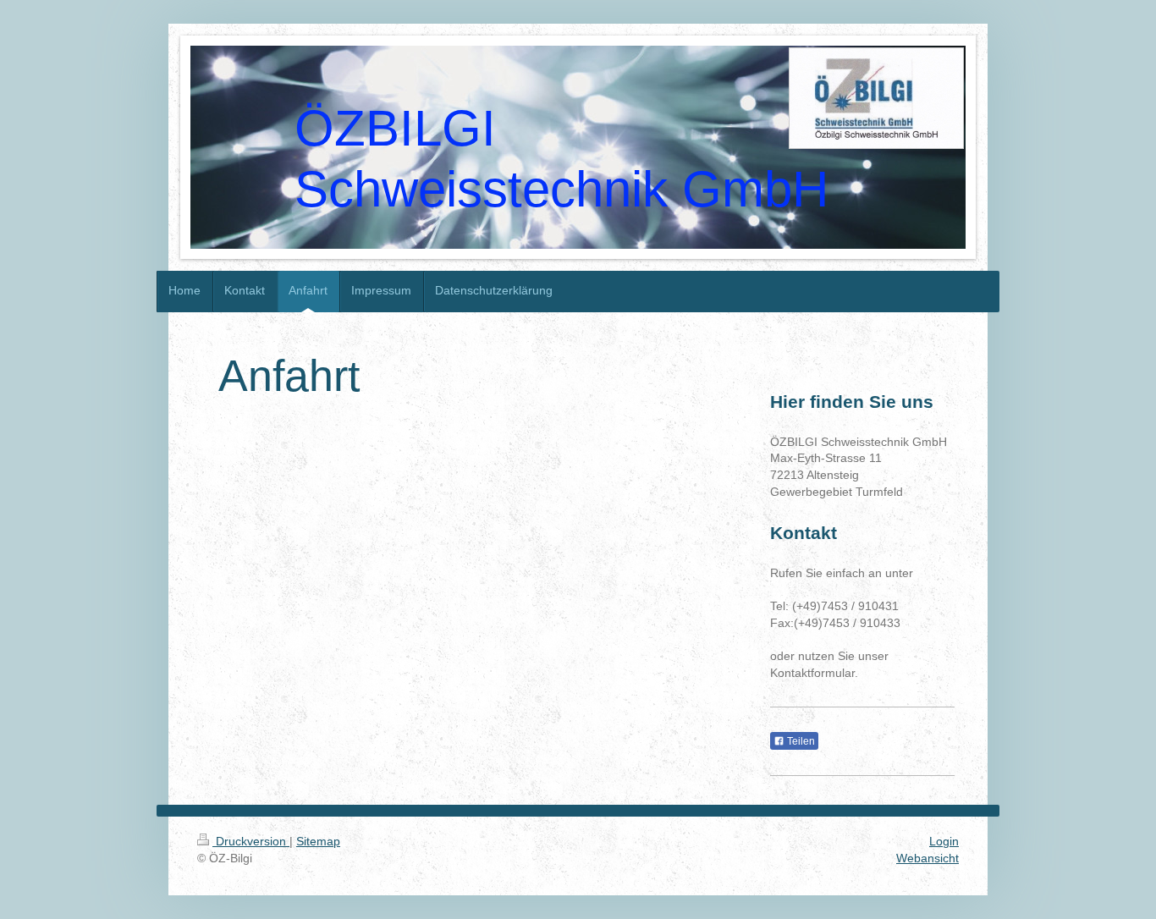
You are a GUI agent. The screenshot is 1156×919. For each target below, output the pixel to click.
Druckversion (250, 841)
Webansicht (927, 858)
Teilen (799, 741)
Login (944, 841)
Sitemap (318, 841)
